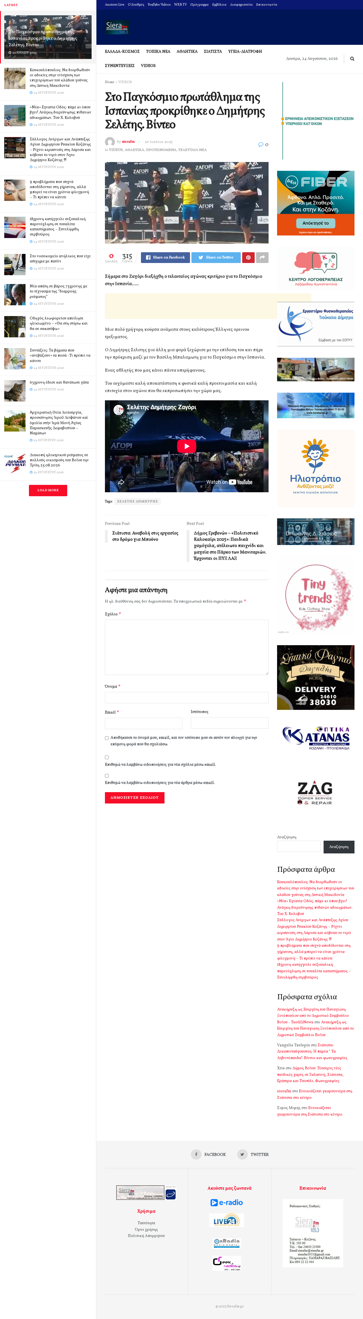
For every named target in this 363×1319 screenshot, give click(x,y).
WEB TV (180, 5)
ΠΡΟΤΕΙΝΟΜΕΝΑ (161, 150)
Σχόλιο (113, 614)
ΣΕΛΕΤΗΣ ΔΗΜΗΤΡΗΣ (137, 501)
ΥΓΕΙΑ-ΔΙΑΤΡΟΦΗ (245, 51)
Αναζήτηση (286, 837)
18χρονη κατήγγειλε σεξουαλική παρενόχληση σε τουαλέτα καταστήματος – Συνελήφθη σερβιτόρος (58, 226)
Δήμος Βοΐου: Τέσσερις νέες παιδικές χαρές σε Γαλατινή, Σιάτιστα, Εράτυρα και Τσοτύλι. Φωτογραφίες (310, 1075)
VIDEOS (148, 66)
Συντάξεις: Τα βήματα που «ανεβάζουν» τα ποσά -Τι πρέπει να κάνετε (60, 355)
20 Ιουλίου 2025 (158, 142)
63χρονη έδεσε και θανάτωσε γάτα (59, 382)
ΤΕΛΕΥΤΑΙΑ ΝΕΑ (192, 150)
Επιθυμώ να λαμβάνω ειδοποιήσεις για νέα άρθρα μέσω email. (160, 783)
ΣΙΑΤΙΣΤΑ (213, 51)
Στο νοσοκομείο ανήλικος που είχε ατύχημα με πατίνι (60, 259)
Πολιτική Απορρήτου (146, 1236)
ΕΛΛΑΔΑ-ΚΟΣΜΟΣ (122, 51)
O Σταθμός (136, 5)
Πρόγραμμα (199, 5)
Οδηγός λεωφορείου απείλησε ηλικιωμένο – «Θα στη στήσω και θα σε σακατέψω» (59, 323)
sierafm (128, 142)
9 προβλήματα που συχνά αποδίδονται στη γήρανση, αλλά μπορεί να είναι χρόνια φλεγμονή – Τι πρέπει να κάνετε (59, 189)
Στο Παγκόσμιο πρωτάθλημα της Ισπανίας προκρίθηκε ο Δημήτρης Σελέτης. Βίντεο (43, 38)
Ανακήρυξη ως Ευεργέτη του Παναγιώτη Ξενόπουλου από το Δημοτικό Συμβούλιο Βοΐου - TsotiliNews (313, 1016)
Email (112, 712)
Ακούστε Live (114, 5)
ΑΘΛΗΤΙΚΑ (187, 51)
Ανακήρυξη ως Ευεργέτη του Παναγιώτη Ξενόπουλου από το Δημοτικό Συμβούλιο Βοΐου (315, 1029)
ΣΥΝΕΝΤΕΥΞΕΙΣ (120, 66)
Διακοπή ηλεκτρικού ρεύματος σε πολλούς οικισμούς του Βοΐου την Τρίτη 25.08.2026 (59, 460)
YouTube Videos (159, 5)
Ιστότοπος (199, 712)
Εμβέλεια (219, 5)
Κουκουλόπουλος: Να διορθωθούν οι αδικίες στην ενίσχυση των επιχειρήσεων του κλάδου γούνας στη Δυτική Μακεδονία (60, 78)
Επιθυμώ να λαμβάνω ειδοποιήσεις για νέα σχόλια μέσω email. (160, 764)
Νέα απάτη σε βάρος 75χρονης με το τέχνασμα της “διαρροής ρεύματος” (58, 291)
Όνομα (113, 686)
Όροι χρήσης (146, 1229)
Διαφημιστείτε (241, 5)
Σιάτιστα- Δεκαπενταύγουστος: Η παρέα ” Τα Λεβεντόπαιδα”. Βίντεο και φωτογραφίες (312, 1052)
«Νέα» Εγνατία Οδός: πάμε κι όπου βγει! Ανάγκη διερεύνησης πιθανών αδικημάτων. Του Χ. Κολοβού (60, 112)
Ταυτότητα (146, 1223)
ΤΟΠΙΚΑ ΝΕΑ (158, 51)
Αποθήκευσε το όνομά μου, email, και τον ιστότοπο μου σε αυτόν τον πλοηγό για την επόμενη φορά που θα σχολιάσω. (184, 741)
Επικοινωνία (266, 5)
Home (109, 82)
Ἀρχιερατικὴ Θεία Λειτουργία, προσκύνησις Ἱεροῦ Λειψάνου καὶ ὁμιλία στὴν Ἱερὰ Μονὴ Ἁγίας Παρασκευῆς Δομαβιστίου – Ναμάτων (59, 423)
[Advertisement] (208, 306)
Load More (48, 490)
